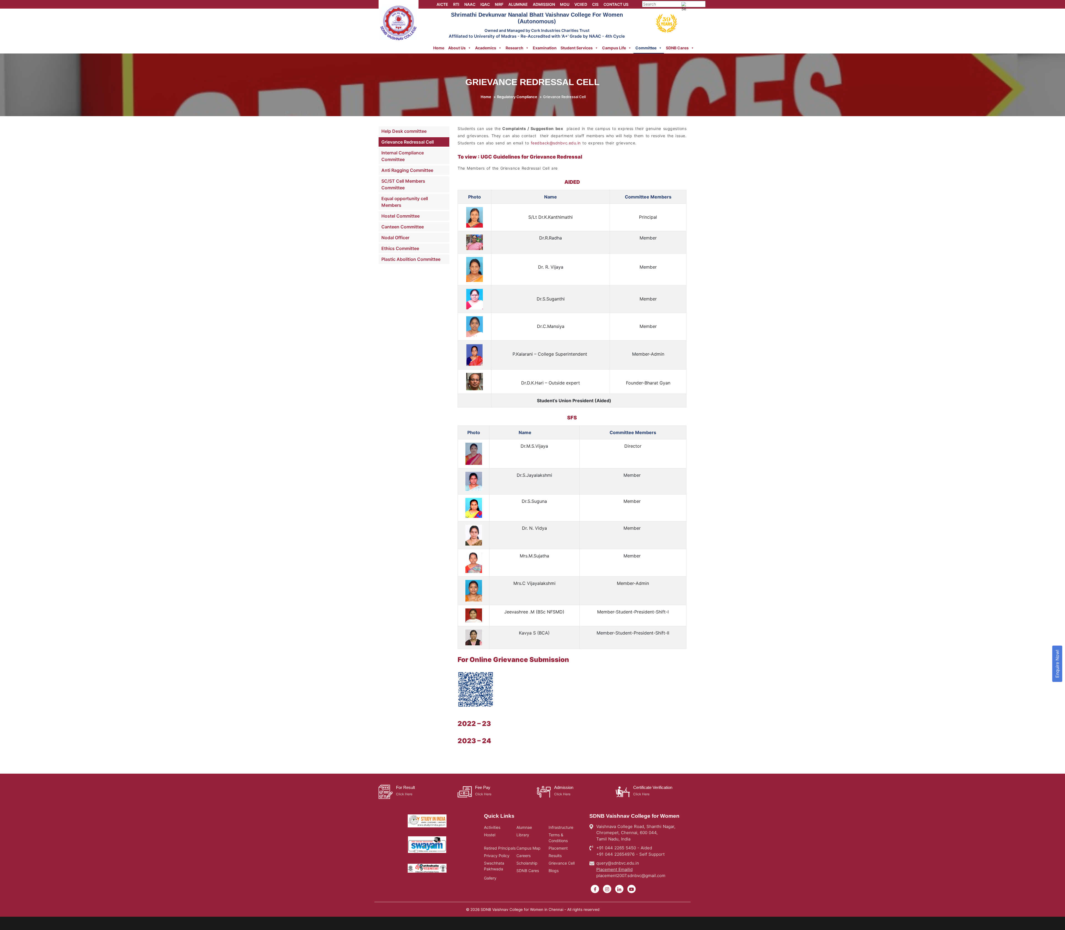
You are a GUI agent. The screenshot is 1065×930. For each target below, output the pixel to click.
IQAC (485, 4)
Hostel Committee (400, 216)
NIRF (499, 4)
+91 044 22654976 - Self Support (630, 854)
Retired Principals (500, 848)
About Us (457, 47)
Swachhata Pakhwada (494, 866)
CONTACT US (616, 4)
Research (514, 47)
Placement (558, 848)
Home (438, 47)
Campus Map (528, 848)
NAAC (469, 4)
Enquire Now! (1057, 664)
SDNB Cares (677, 47)
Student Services (577, 47)
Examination (545, 47)
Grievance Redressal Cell (407, 142)
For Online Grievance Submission (513, 660)
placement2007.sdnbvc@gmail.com (630, 875)
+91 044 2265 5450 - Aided (624, 847)
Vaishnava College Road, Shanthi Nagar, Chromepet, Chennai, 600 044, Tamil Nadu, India (635, 833)
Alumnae (524, 827)
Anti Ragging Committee (407, 170)
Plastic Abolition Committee (410, 259)
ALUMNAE (518, 4)
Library (522, 834)
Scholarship (526, 863)
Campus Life (614, 47)
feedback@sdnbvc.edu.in (556, 143)
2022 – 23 (474, 724)
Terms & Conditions (558, 837)
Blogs (554, 870)
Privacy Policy (496, 855)
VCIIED (580, 4)
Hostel (489, 834)
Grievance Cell (562, 863)
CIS (595, 4)
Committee (645, 47)
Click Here (404, 794)
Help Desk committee (404, 131)
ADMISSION (544, 4)
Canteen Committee (402, 227)
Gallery (490, 878)
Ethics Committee (400, 248)
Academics (485, 47)
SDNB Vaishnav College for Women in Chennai (522, 909)
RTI (456, 4)
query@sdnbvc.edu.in (617, 863)
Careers (523, 855)
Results (555, 855)
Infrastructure (561, 827)
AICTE (442, 4)
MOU (564, 4)
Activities (492, 827)
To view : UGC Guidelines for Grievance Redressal (520, 157)
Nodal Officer (395, 237)
